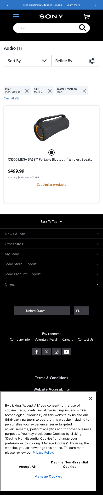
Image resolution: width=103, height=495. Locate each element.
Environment (51, 334)
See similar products (51, 184)
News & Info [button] (15, 233)
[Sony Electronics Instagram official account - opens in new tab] (56, 351)
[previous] (7, 5)
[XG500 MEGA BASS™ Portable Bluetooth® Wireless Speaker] (51, 128)
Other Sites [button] (14, 243)
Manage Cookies (48, 476)
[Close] (90, 398)
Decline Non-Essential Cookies (69, 464)
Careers (67, 339)
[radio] (51, 152)
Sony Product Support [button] (22, 274)
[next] (95, 5)
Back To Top (49, 221)
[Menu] (16, 16)
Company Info (20, 339)
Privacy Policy (43, 452)
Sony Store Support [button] (20, 263)
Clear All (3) (11, 98)
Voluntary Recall (46, 339)
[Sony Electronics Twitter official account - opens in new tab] (46, 351)
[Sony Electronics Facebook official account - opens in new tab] (36, 351)
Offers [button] (10, 284)
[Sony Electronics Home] (51, 16)
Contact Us (85, 339)
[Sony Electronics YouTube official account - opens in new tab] (66, 351)
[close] (25, 90)
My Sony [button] (12, 253)
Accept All (27, 466)
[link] (87, 16)
